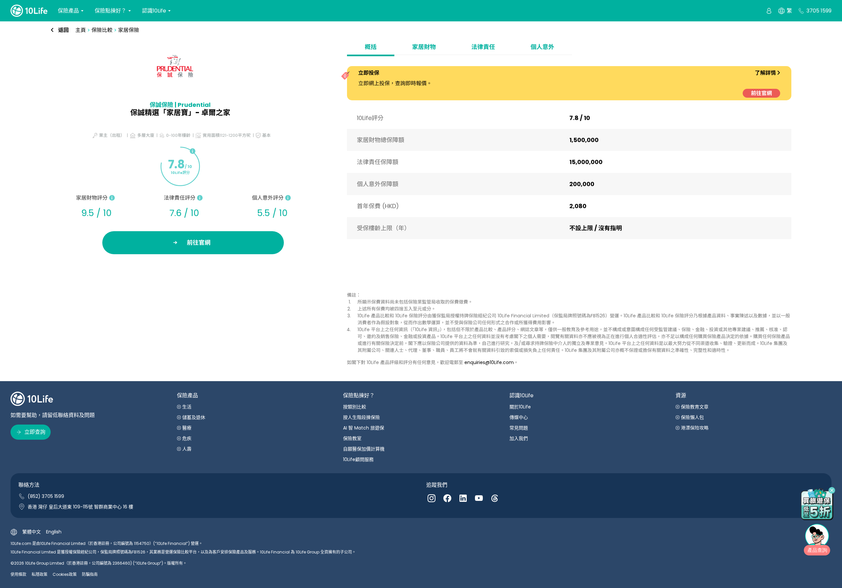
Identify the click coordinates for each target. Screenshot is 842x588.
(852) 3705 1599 (46, 496)
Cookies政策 (65, 574)
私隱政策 (39, 574)
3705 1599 (818, 10)
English (54, 531)
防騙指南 (90, 574)
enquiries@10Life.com (489, 362)
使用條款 (18, 574)
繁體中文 (31, 531)
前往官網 (761, 93)
